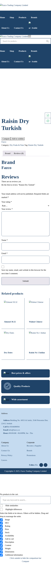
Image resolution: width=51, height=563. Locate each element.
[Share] (37, 2)
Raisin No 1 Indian (37, 353)
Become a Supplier (34, 446)
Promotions (31, 455)
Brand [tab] (7, 153)
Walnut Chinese (35, 322)
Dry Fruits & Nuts (17, 145)
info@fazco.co (14, 430)
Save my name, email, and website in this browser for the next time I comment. (23, 272)
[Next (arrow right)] (46, 281)
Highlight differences (13, 509)
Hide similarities (11, 505)
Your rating (6, 202)
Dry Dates (8, 353)
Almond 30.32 (10, 322)
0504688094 (15, 427)
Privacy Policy (6, 455)
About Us (5, 446)
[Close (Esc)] (43, 2)
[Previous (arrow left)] (4, 281)
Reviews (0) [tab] (19, 153)
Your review (7, 209)
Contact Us (5, 451)
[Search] (47, 41)
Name (4, 240)
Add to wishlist (18, 139)
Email (4, 253)
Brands (29, 451)
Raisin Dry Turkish (35, 145)
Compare (6, 139)
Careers (4, 460)
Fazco (3, 142)
